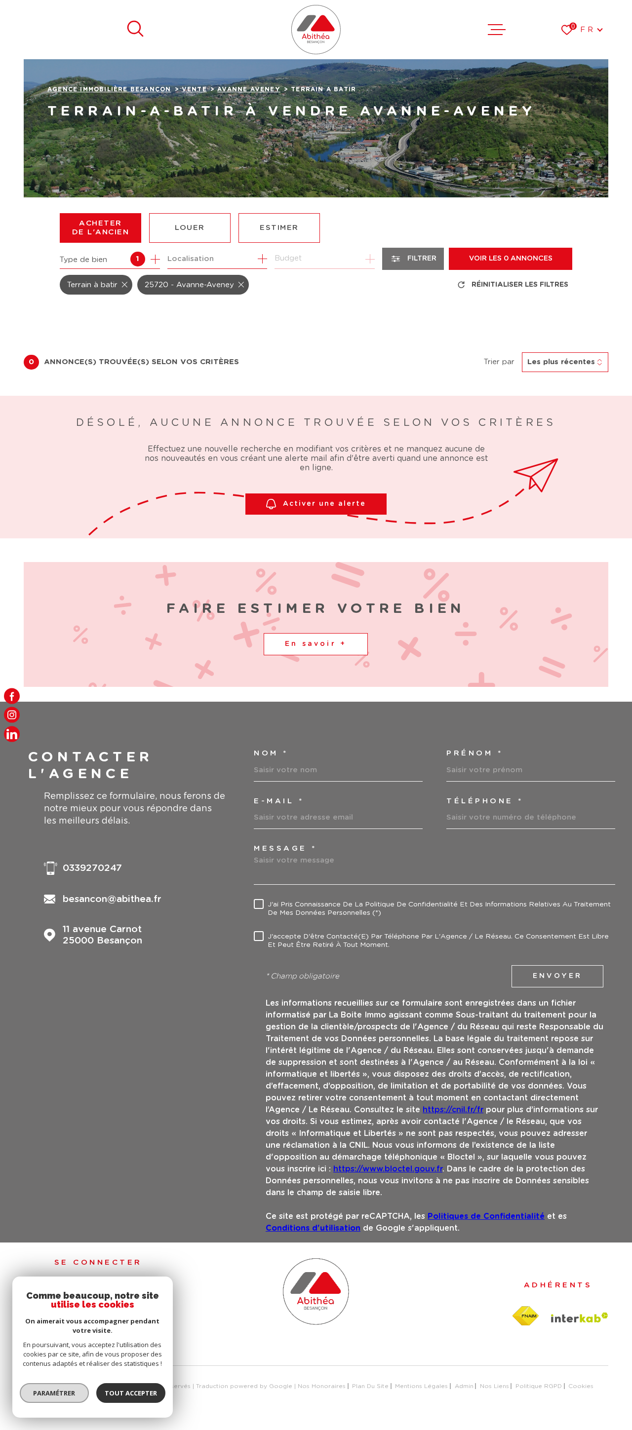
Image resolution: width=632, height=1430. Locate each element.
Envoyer (557, 976)
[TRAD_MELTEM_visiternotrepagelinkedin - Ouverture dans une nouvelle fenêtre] (12, 734)
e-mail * (279, 801)
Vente (194, 89)
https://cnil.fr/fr (453, 1110)
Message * (285, 848)
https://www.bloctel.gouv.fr (387, 1169)
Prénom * (474, 753)
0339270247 (92, 868)
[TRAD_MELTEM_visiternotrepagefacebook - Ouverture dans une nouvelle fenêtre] (12, 696)
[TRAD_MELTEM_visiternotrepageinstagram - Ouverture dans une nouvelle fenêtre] (12, 715)
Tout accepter (131, 1393)
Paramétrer (55, 1393)
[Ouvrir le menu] (497, 29)
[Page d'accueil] (316, 29)
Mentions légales (421, 1386)
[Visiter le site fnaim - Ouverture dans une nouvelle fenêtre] (525, 1316)
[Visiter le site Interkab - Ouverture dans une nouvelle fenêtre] (579, 1317)
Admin (464, 1386)
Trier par (499, 362)
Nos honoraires (322, 1386)
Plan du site (370, 1386)
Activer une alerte (324, 503)
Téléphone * (484, 801)
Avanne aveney (248, 89)
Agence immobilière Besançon (109, 89)
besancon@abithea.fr (112, 899)
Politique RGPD (538, 1386)
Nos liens (494, 1386)
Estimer (279, 227)
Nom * (271, 753)
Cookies (580, 1386)
